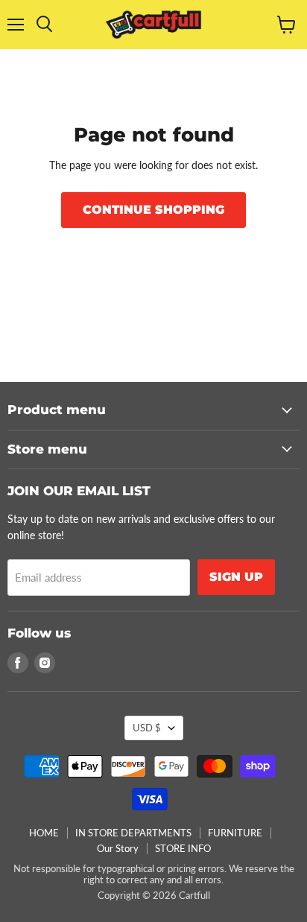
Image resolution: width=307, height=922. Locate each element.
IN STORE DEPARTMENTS (133, 833)
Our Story (118, 848)
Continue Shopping (153, 210)
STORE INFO (183, 848)
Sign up (236, 577)
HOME (44, 833)
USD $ (147, 728)
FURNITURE (235, 833)
